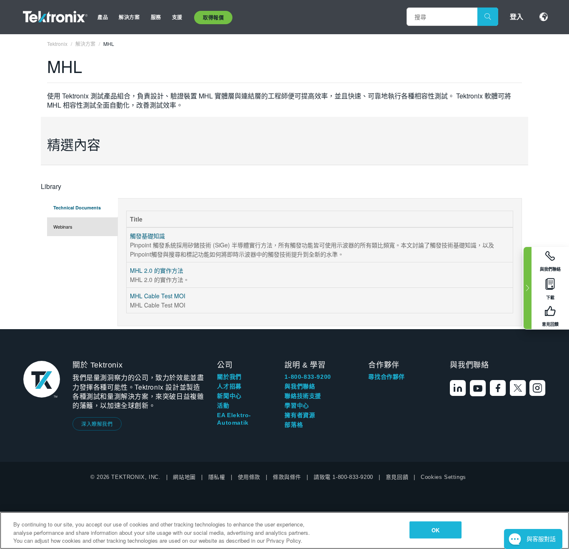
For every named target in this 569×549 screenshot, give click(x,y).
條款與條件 (287, 477)
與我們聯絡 (299, 386)
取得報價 (213, 17)
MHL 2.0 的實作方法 (156, 270)
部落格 (293, 424)
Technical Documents (77, 207)
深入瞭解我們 (97, 423)
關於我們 (229, 376)
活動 (223, 405)
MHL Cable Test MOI (157, 296)
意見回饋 (397, 477)
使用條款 (249, 477)
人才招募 (229, 386)
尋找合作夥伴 (386, 376)
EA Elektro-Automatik (234, 419)
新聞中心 (229, 396)
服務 (156, 17)
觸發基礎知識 (147, 236)
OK (435, 530)
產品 (102, 17)
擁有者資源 (299, 415)
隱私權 (216, 477)
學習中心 (296, 405)
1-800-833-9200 (307, 376)
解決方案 (129, 17)
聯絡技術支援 (302, 396)
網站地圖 (184, 477)
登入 (516, 16)
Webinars (62, 226)
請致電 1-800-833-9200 (343, 477)
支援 (177, 17)
